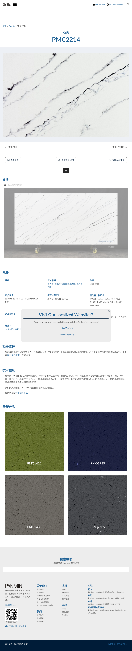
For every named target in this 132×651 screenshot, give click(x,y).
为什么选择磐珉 (43, 602)
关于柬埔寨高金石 (43, 596)
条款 (64, 609)
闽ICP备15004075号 (117, 644)
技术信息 (65, 599)
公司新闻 (40, 621)
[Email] (66, 170)
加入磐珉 (40, 593)
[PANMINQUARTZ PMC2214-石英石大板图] (66, 223)
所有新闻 (40, 615)
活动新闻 (40, 618)
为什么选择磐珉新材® (45, 605)
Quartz (12, 26)
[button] (13, 160)
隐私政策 (65, 612)
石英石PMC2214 (13, 329)
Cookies (65, 615)
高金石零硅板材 (43, 599)
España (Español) (66, 335)
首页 (5, 26)
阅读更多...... (10, 605)
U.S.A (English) (66, 328)
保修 (64, 589)
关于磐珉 (40, 589)
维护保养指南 (13, 355)
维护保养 (65, 593)
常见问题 (65, 596)
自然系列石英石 (62, 284)
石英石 (50, 284)
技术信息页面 (21, 393)
